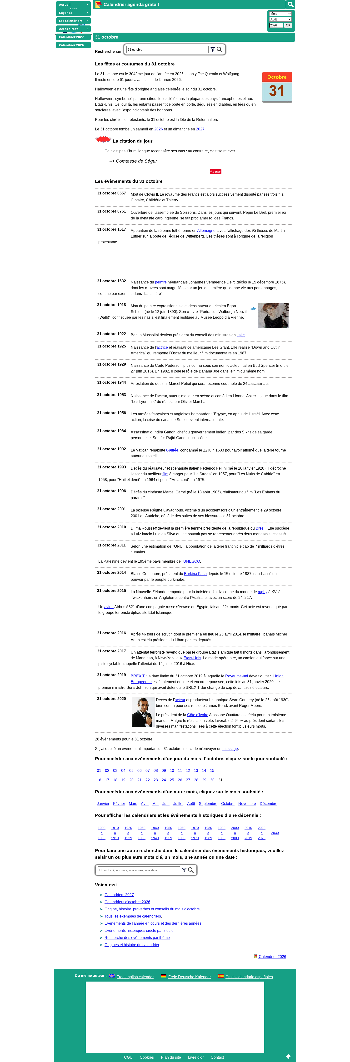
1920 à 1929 (128, 833)
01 (99, 771)
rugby (262, 592)
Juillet (178, 804)
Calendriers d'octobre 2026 (127, 902)
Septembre (208, 804)
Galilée (172, 450)
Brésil (260, 528)
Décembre (268, 804)
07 (147, 771)
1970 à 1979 (195, 833)
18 (115, 780)
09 (164, 771)
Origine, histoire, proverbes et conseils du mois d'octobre (152, 909)
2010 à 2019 (248, 833)
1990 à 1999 (221, 833)
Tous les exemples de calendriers (133, 916)
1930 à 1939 (141, 833)
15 (212, 771)
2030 (275, 833)
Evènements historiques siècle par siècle (139, 930)
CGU (128, 1057)
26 (180, 780)
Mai (155, 804)
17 (107, 780)
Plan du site (171, 1057)
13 (196, 771)
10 (172, 771)
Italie (241, 335)
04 (123, 771)
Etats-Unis (192, 658)
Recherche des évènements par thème (137, 938)
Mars (133, 804)
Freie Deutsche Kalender (189, 977)
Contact (217, 1057)
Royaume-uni (236, 676)
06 (139, 771)
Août (191, 804)
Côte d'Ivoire (197, 715)
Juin (166, 804)
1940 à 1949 (155, 833)
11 (180, 771)
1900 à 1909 (101, 833)
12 (188, 771)
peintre (161, 282)
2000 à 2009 (235, 833)
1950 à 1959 (168, 833)
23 (156, 780)
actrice (162, 347)
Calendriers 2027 (119, 895)
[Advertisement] (179, 20)
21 (139, 780)
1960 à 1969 (181, 833)
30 (212, 780)
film (165, 474)
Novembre (247, 804)
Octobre (228, 804)
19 (123, 780)
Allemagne (206, 230)
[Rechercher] (290, 4)
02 (107, 771)
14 (204, 771)
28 (196, 780)
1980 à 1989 (208, 833)
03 (115, 771)
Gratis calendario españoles (249, 977)
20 (131, 780)
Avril (145, 804)
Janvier (103, 804)
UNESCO (191, 561)
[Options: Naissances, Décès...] (213, 49)
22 (147, 780)
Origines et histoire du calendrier (132, 945)
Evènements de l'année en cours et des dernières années (153, 923)
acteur (180, 700)
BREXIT (138, 676)
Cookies (147, 1057)
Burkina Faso (195, 574)
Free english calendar (135, 977)
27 (188, 780)
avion (109, 607)
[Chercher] (219, 49)
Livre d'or (196, 1057)
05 (131, 771)
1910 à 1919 (115, 833)
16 (99, 780)
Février (119, 804)
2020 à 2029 (261, 833)
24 (164, 780)
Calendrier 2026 (272, 957)
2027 (200, 129)
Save (217, 171)
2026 (158, 129)
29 (204, 780)
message (230, 749)
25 (172, 780)
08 (156, 771)
